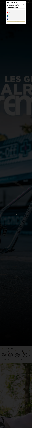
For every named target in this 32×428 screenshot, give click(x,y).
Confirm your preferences (16, 21)
